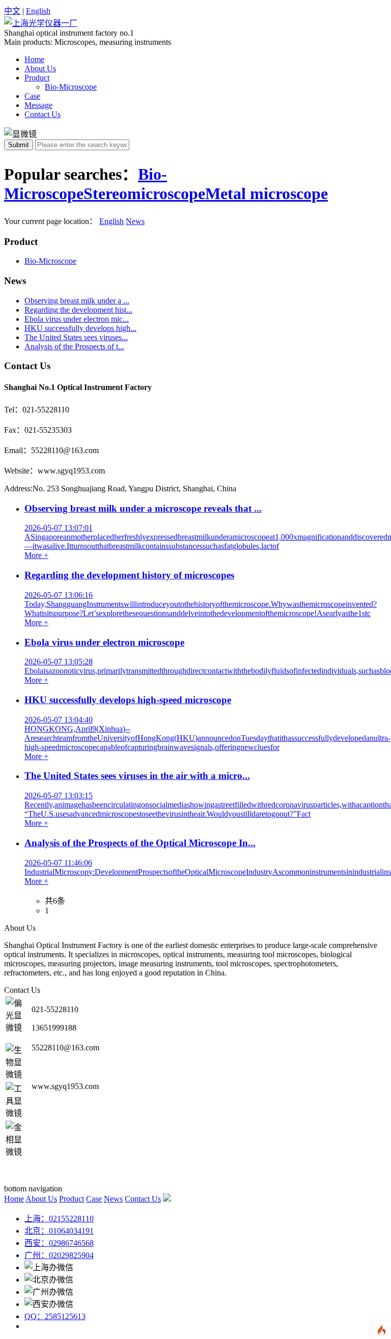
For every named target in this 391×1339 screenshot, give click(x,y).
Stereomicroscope (144, 193)
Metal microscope (266, 193)
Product (36, 77)
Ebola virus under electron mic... (76, 319)
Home (34, 59)
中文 (12, 11)
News (135, 221)
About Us (40, 68)
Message (38, 105)
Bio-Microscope (71, 86)
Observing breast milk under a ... (76, 300)
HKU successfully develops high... (80, 328)
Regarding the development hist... (78, 309)
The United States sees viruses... (76, 337)
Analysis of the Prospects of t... (74, 346)
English (38, 11)
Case (32, 96)
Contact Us (42, 114)
